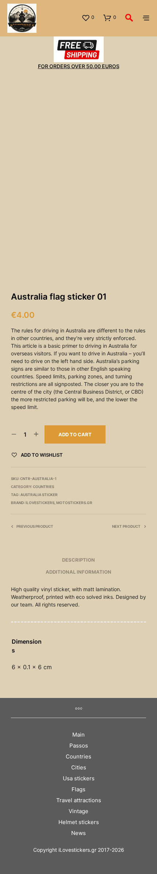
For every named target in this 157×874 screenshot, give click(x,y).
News (78, 833)
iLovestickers (40, 502)
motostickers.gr (74, 502)
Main (78, 734)
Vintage (78, 811)
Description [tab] (78, 560)
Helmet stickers (78, 822)
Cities (78, 767)
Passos (78, 745)
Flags (78, 789)
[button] (87, 17)
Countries (43, 486)
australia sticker (39, 494)
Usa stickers (79, 778)
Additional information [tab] (78, 572)
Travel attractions (78, 800)
